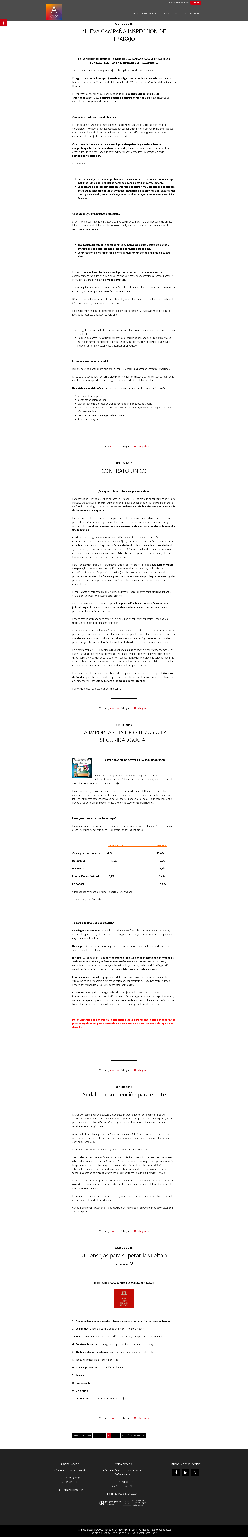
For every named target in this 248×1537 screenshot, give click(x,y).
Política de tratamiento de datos (154, 1530)
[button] (3, 22)
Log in (154, 1533)
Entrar (196, 2)
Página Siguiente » (135, 1435)
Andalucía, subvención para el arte (124, 1094)
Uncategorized (141, 446)
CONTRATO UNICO (124, 471)
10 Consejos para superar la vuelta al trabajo (124, 1259)
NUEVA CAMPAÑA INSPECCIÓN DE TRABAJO (124, 35)
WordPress (144, 1533)
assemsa (70, 12)
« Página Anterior (82, 1435)
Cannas (111, 1533)
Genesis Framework (128, 1533)
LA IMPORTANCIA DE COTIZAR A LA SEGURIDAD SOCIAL (124, 736)
